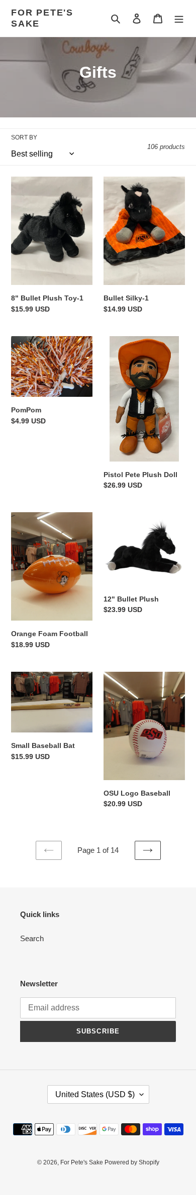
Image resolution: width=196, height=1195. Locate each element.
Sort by (24, 137)
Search (32, 938)
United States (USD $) (95, 1094)
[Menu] (178, 18)
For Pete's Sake (42, 18)
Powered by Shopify (132, 1162)
